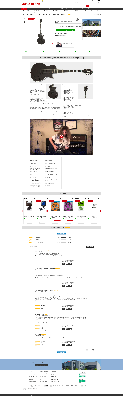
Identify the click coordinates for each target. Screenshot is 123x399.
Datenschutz (90, 396)
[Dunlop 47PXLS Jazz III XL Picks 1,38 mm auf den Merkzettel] (34, 199)
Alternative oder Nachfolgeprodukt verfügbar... (65, 30)
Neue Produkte (37, 10)
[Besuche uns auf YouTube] (100, 395)
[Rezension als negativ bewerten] (67, 264)
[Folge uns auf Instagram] (98, 395)
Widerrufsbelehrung (96, 396)
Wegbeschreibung (54, 379)
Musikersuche (77, 10)
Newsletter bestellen (41, 365)
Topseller (47, 10)
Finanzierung (31, 379)
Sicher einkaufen (54, 373)
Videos (41, 379)
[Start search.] (87, 6)
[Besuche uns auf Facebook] (97, 395)
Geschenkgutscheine (55, 378)
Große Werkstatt (43, 376)
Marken (66, 10)
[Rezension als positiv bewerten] (63, 264)
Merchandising (57, 10)
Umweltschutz (53, 376)
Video (98, 10)
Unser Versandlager (54, 374)
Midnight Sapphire (89, 115)
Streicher (49, 9)
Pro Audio (61, 9)
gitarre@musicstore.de (27, 0)
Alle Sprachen (90, 246)
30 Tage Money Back (32, 378)
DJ (72, 9)
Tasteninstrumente (42, 9)
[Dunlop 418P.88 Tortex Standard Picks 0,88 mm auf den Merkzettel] (85, 199)
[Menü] (85, 371)
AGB (100, 396)
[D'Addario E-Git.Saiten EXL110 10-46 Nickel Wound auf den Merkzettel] (60, 199)
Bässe (30, 9)
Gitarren (24, 9)
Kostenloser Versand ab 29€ (34, 376)
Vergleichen (29, 222)
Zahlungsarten (53, 371)
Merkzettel (65, 33)
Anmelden (94, 0)
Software (67, 9)
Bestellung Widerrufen (55, 381)
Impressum (86, 396)
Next (100, 211)
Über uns (30, 371)
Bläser (83, 9)
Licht (76, 9)
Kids (88, 9)
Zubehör (98, 9)
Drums (34, 9)
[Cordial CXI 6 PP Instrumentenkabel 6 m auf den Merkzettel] (98, 199)
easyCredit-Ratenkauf (32, 381)
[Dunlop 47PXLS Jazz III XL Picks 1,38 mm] (29, 206)
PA (56, 9)
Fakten (30, 373)
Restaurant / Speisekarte (44, 378)
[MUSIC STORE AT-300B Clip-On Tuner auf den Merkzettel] (47, 199)
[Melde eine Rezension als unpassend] (70, 264)
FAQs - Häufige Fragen (33, 374)
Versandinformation (43, 381)
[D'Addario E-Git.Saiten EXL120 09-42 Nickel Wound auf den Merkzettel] (72, 199)
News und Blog (29, 395)
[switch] (85, 372)
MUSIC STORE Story (43, 373)
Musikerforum (78, 396)
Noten (93, 9)
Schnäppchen (27, 10)
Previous (22, 211)
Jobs (85, 10)
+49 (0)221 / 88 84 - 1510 (67, 45)
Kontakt (23, 395)
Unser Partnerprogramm (44, 371)
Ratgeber (91, 10)
